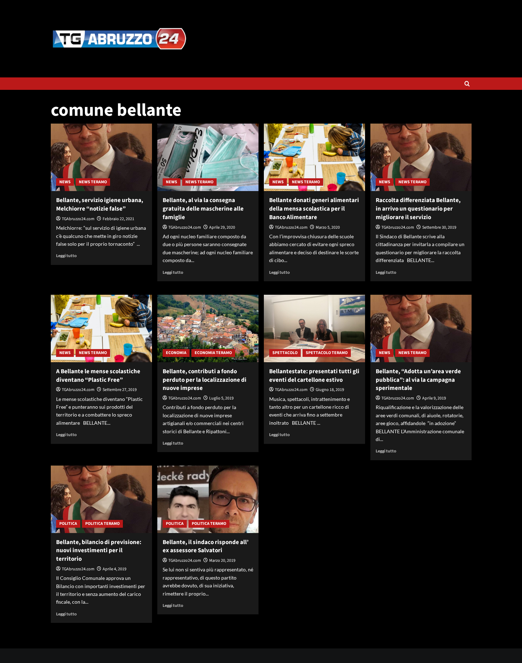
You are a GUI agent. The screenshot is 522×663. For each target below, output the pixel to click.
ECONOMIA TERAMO (213, 353)
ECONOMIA (176, 353)
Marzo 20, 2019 (222, 561)
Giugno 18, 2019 (330, 390)
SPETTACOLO (285, 353)
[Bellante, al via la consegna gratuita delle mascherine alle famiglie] (208, 157)
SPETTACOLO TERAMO (327, 353)
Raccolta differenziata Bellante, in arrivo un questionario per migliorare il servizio (418, 209)
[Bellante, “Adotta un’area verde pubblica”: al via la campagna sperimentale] (421, 328)
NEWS (65, 182)
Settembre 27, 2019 (120, 390)
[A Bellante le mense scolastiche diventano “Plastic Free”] (101, 328)
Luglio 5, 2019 (221, 398)
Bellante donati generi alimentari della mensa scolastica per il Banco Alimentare (314, 209)
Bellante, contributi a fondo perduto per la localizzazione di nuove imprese (204, 380)
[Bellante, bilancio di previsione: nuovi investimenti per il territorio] (101, 499)
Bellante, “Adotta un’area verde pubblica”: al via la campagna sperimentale (418, 380)
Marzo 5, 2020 (328, 227)
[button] (467, 83)
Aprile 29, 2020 (222, 227)
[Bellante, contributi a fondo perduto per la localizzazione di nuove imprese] (208, 328)
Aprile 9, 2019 (434, 398)
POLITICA (68, 524)
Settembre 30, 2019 (439, 227)
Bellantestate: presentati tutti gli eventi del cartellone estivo (314, 375)
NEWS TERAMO (93, 182)
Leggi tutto (66, 255)
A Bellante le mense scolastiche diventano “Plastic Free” (98, 375)
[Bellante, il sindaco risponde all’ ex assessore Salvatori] (208, 499)
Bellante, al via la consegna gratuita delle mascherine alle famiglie (203, 209)
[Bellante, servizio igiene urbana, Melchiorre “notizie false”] (101, 157)
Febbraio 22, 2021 (118, 219)
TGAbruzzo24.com (78, 219)
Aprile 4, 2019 (114, 569)
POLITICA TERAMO (102, 524)
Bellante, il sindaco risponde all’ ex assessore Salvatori (206, 546)
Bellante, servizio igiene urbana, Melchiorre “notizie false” (99, 204)
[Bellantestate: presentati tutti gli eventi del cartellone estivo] (314, 328)
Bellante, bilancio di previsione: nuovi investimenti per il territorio (98, 551)
